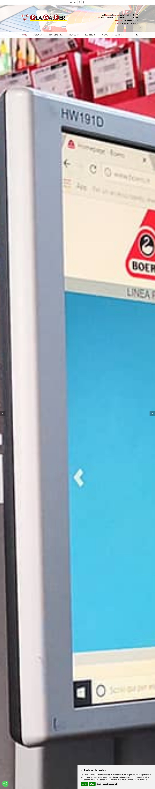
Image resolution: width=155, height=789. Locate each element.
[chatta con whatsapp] (75, 3)
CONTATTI (120, 35)
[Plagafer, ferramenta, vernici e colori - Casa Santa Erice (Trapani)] (5, 784)
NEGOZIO (74, 35)
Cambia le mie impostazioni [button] (107, 784)
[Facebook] (83, 3)
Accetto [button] (84, 784)
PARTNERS (90, 35)
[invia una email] (71, 3)
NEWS (105, 35)
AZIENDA (38, 35)
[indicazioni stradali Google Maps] (80, 3)
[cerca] (137, 34)
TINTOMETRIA (56, 35)
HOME (24, 35)
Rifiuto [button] (92, 784)
